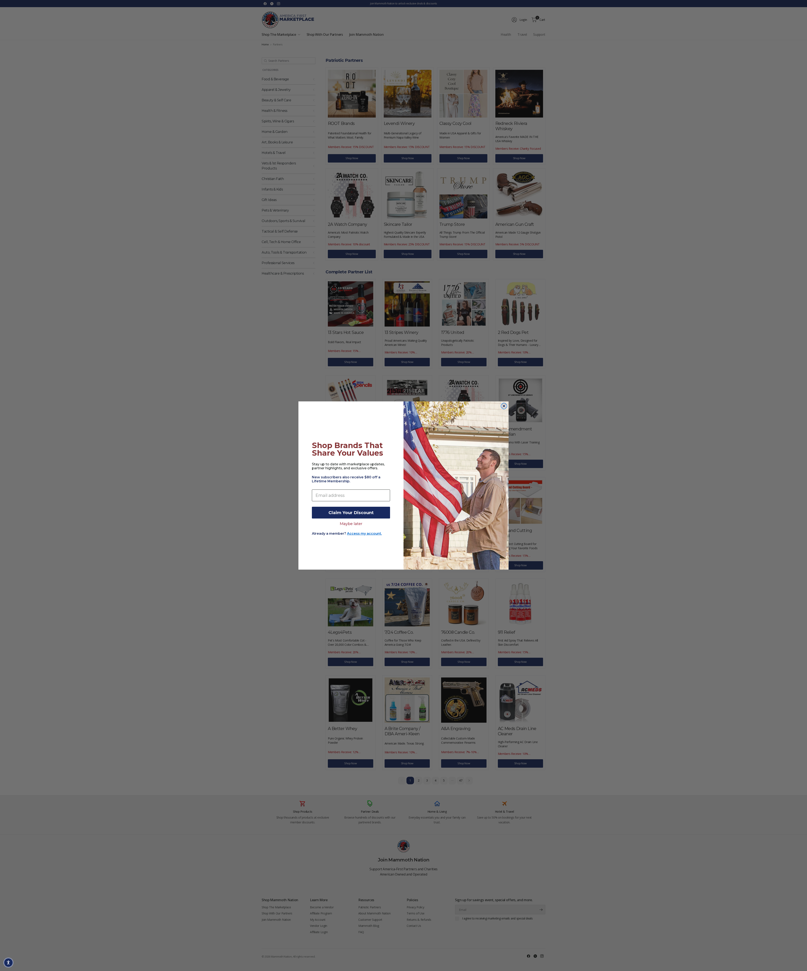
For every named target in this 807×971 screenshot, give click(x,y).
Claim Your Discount (351, 512)
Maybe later (351, 523)
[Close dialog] (504, 406)
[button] (8, 963)
